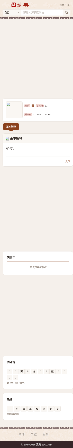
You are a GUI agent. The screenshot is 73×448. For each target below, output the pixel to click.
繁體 (62, 4)
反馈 (67, 161)
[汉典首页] (20, 4)
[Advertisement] (36, 56)
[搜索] (66, 12)
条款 (34, 434)
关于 (22, 434)
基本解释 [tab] (11, 126)
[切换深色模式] (68, 5)
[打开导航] (6, 5)
